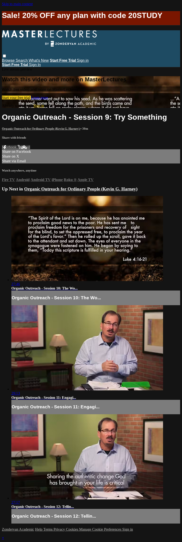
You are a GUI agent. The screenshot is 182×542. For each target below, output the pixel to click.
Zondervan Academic (18, 529)
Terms (48, 529)
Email (25, 147)
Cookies (72, 529)
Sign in (83, 60)
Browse (9, 60)
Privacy (60, 529)
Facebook (10, 147)
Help (39, 529)
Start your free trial (16, 98)
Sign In (35, 65)
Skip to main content (17, 4)
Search (22, 60)
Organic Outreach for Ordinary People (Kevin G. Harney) (41, 128)
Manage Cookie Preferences (100, 529)
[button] (4, 55)
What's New (39, 60)
